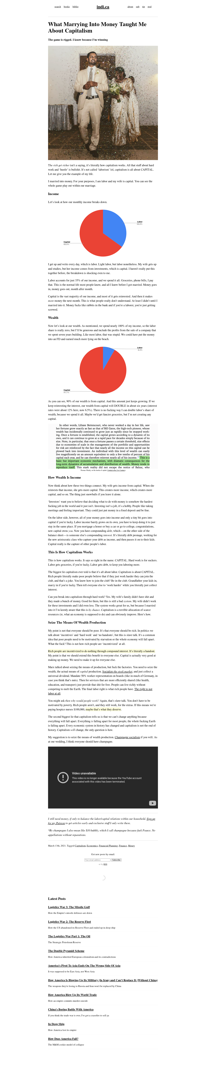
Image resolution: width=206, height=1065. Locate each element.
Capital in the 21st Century (116, 470)
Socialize (117, 671)
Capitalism (80, 845)
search (58, 6)
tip (143, 6)
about (130, 6)
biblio (75, 6)
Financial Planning (108, 845)
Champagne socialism (127, 737)
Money (131, 845)
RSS (105, 864)
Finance (123, 845)
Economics (92, 845)
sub (137, 6)
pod (149, 6)
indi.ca (103, 6)
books (67, 6)
